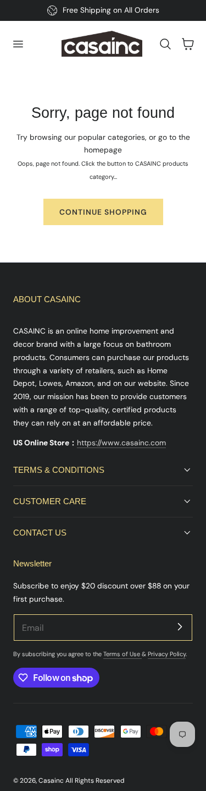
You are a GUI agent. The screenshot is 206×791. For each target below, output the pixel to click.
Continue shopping (103, 212)
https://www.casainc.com (121, 443)
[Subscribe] (179, 627)
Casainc (51, 780)
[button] (17, 44)
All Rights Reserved (94, 780)
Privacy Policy (167, 654)
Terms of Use (122, 654)
